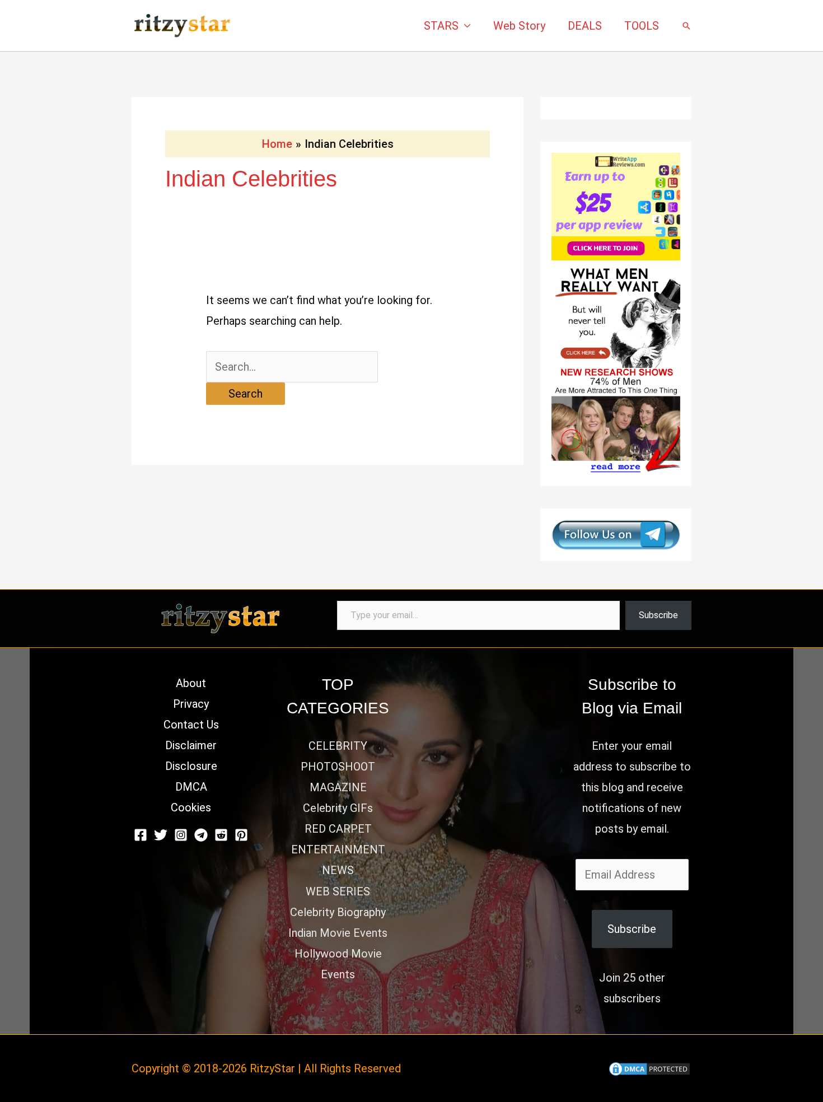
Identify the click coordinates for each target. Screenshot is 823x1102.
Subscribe (658, 615)
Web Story (519, 25)
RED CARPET (338, 828)
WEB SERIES (338, 891)
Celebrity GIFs (338, 808)
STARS (441, 25)
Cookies (191, 807)
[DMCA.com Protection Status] (649, 1068)
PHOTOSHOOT (338, 766)
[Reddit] (221, 835)
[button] (686, 26)
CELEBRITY (337, 746)
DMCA (191, 786)
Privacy (191, 704)
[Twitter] (160, 835)
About (191, 683)
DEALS (585, 25)
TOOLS (641, 25)
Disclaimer (191, 745)
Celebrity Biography (338, 912)
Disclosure (191, 766)
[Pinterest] (241, 835)
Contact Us (191, 724)
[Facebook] (140, 835)
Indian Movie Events (337, 933)
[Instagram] (181, 835)
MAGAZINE (338, 787)
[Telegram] (201, 835)
